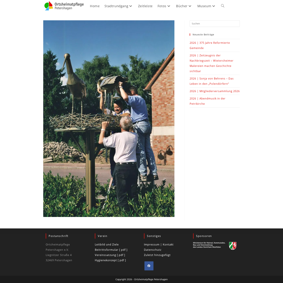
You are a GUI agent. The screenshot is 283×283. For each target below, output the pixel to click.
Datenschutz (152, 250)
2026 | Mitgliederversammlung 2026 (215, 91)
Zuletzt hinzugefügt (157, 255)
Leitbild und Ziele (107, 244)
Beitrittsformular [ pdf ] (111, 250)
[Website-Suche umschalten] (223, 6)
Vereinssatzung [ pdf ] (110, 255)
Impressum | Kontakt (159, 244)
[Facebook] (148, 265)
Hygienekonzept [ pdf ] (110, 260)
